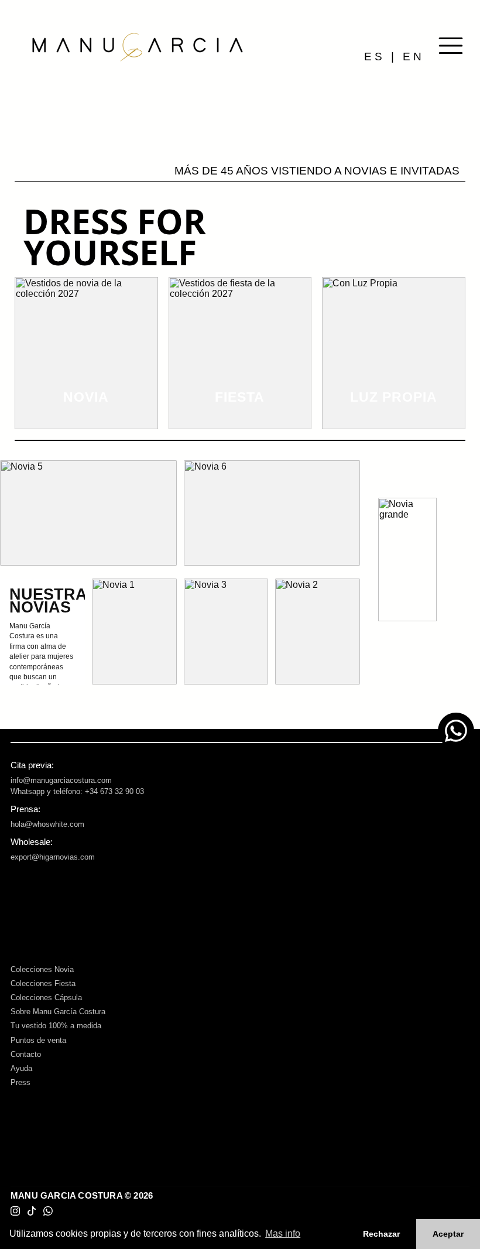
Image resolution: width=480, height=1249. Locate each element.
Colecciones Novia (42, 969)
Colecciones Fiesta (43, 983)
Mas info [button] (282, 1233)
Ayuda (21, 1068)
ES (374, 56)
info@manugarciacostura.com (61, 780)
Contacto (26, 1054)
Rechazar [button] (381, 1233)
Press (20, 1082)
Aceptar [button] (448, 1233)
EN (413, 56)
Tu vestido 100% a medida (56, 1025)
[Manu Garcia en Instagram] (15, 1211)
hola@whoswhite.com (47, 824)
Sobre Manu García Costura (58, 1011)
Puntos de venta (38, 1040)
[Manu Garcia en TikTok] (31, 1211)
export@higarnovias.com (53, 857)
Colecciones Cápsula (46, 997)
